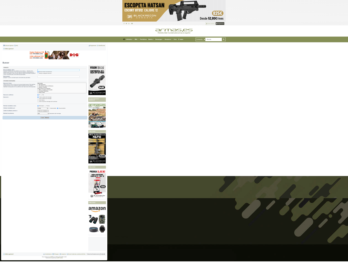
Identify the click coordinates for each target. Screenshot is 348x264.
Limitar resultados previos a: (10, 110)
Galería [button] (150, 39)
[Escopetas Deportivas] (62, 91)
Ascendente (53, 108)
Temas (48, 105)
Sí (39, 94)
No (43, 94)
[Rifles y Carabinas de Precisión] (62, 90)
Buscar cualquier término (45, 73)
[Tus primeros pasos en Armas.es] (62, 86)
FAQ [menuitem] (17, 45)
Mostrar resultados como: (9, 105)
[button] (124, 39)
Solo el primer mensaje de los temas (48, 101)
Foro (175, 39)
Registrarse (221, 23)
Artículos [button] (129, 39)
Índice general (9, 254)
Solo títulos (41, 100)
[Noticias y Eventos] (62, 87)
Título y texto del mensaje (45, 97)
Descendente (62, 108)
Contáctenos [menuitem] (48, 254)
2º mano (180, 39)
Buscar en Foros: (7, 83)
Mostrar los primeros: (8, 113)
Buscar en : (6, 97)
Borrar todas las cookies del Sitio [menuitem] (76, 254)
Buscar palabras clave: (8, 69)
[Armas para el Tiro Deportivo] (62, 88)
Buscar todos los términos (45, 71)
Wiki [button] (136, 39)
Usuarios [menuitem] (63, 254)
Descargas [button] (158, 39)
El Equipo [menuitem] (56, 254)
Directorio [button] (168, 39)
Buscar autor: (6, 76)
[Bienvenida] (62, 83)
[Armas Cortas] (62, 92)
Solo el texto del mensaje (45, 98)
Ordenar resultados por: (9, 108)
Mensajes (41, 105)
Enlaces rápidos (9, 45)
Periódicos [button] (143, 39)
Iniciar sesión (210, 23)
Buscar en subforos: (8, 94)
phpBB (50, 256)
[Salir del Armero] (62, 84)
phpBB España (59, 257)
